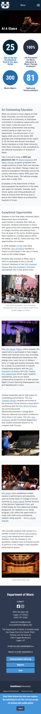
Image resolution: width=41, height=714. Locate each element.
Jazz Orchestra (17, 248)
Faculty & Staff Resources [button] (19, 652)
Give (20, 670)
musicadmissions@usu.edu (20, 625)
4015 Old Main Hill (20, 612)
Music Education (26, 160)
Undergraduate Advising (20, 659)
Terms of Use (27, 691)
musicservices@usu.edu (20, 622)
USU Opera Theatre (13, 349)
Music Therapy (8, 162)
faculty (8, 493)
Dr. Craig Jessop (17, 501)
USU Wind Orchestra (28, 406)
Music (23, 5)
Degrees (20, 665)
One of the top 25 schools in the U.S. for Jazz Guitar (10, 60)
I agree (20, 708)
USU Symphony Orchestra (23, 267)
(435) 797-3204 (20, 617)
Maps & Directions (11, 691)
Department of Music (20, 594)
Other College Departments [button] (20, 646)
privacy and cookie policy (22, 703)
